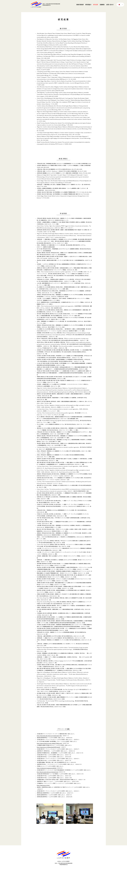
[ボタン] (36, 5)
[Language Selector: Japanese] (120, 5)
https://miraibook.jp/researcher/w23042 (46, 768)
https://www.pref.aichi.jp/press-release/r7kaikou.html (49, 743)
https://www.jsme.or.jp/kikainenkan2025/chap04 (48, 747)
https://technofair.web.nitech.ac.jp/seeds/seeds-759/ (49, 735)
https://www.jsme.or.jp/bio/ (43, 785)
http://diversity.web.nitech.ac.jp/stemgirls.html (47, 771)
